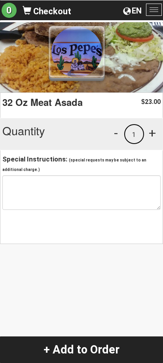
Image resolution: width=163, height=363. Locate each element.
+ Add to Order (81, 349)
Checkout (51, 11)
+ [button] (152, 132)
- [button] (116, 132)
